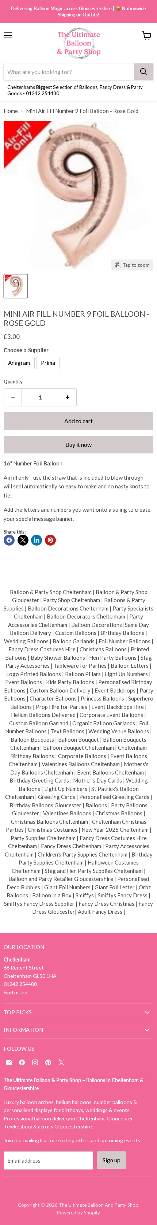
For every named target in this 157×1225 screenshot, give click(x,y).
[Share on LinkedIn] (36, 540)
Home (11, 111)
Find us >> (15, 992)
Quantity (13, 382)
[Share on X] (23, 540)
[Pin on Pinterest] (50, 540)
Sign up (111, 1159)
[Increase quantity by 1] (68, 397)
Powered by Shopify (78, 1213)
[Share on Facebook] (9, 540)
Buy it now (78, 444)
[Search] (143, 71)
